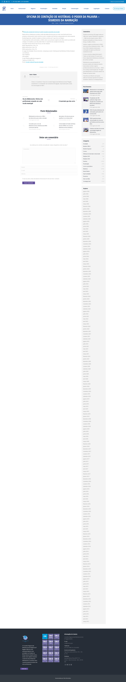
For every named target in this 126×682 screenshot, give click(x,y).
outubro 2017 (86, 454)
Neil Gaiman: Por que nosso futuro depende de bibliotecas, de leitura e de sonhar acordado (93, 58)
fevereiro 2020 (86, 384)
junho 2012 (86, 614)
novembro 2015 (87, 511)
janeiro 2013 (86, 596)
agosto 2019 (86, 399)
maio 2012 (85, 616)
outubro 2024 (86, 246)
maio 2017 (85, 466)
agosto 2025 (86, 221)
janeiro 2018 (86, 446)
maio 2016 (85, 496)
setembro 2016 (87, 486)
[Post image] (24, 118)
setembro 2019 (87, 396)
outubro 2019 (86, 394)
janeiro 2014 (86, 566)
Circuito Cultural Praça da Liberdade (34, 62)
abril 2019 (85, 409)
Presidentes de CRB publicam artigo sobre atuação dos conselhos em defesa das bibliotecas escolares (96, 101)
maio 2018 (85, 436)
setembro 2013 (87, 576)
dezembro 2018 (87, 419)
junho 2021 (86, 346)
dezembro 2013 (87, 569)
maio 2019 (85, 406)
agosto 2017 (86, 459)
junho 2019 (86, 404)
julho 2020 (85, 371)
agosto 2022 (86, 311)
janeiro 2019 (86, 416)
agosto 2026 (86, 191)
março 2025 (86, 234)
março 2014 (86, 561)
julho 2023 (85, 284)
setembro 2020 (87, 369)
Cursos (56, 23)
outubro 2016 (86, 484)
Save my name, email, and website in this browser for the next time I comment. (41, 178)
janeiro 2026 (86, 209)
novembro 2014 (87, 541)
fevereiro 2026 (86, 206)
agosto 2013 (86, 579)
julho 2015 (85, 521)
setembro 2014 (87, 546)
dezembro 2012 (87, 599)
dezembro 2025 (87, 211)
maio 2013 (85, 586)
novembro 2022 (87, 304)
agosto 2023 (86, 281)
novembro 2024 (87, 244)
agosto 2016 (86, 489)
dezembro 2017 (87, 449)
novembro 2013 (87, 571)
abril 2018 (85, 439)
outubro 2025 (86, 216)
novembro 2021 (87, 334)
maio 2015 (85, 526)
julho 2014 (85, 551)
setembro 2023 (87, 279)
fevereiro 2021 (86, 356)
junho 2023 (86, 286)
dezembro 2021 (87, 331)
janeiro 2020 (86, 386)
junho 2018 (86, 434)
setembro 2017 (87, 456)
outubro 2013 (86, 574)
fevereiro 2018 (86, 444)
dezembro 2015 (87, 509)
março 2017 (86, 471)
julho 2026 (85, 194)
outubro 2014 (86, 544)
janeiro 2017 (86, 476)
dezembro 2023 (87, 271)
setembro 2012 (87, 606)
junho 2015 (86, 524)
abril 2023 (85, 291)
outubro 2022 (86, 306)
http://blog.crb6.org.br (35, 76)
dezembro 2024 (87, 241)
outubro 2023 (86, 276)
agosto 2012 (86, 609)
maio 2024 (85, 259)
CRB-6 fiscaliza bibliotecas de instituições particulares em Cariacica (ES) (97, 111)
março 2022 (86, 324)
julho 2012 (85, 611)
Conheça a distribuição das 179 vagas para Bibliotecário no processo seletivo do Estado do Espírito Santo (93, 71)
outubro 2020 (86, 366)
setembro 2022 (87, 309)
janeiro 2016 (86, 506)
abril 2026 (85, 201)
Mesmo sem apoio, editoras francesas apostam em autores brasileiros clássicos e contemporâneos (93, 77)
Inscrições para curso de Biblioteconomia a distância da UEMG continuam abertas (38, 125)
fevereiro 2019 (86, 414)
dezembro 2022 (87, 301)
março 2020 (86, 381)
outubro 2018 (86, 424)
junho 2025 (86, 226)
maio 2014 (85, 556)
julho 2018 (85, 431)
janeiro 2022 (86, 329)
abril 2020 (85, 379)
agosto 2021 (86, 341)
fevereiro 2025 (86, 236)
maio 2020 (85, 376)
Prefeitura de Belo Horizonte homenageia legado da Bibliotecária (97, 130)
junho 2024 (86, 256)
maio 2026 (85, 199)
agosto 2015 (86, 519)
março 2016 (86, 501)
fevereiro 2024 (86, 266)
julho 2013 (85, 581)
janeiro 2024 (86, 269)
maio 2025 (85, 229)
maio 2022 (85, 319)
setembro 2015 (87, 516)
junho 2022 (86, 316)
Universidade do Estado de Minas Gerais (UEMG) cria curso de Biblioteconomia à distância (67, 125)
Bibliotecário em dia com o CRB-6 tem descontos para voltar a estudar (38, 117)
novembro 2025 (87, 214)
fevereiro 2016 (86, 504)
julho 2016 (85, 491)
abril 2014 (85, 559)
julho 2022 (85, 314)
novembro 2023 (87, 274)
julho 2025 (85, 224)
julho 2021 (85, 344)
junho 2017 (86, 464)
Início (53, 23)
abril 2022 (85, 321)
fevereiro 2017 (86, 474)
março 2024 (86, 264)
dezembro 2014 (87, 539)
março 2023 (86, 294)
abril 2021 (85, 351)
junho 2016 (86, 494)
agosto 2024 (86, 251)
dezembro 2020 (87, 361)
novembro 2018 (87, 421)
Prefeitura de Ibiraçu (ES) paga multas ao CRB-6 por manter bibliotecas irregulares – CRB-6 (93, 36)
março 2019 (86, 411)
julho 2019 (85, 401)
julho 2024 (85, 254)
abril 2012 (85, 619)
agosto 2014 (86, 549)
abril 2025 (85, 231)
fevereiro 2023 (86, 296)
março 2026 (86, 204)
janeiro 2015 (86, 536)
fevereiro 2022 (86, 326)
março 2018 (86, 441)
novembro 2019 (87, 391)
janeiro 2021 (86, 359)
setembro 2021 (87, 339)
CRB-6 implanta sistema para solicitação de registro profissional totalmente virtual (91, 50)
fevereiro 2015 (86, 534)
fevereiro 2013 (86, 594)
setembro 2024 (87, 249)
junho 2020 (86, 374)
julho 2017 (85, 461)
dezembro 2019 (87, 389)
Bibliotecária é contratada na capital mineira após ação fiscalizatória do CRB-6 (97, 91)
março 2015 (86, 531)
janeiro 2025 (86, 239)
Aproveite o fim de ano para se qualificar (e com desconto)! (66, 117)
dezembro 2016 (87, 479)
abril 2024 (85, 261)
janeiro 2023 (86, 299)
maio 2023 (85, 289)
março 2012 (86, 621)
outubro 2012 (86, 604)
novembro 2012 (87, 601)
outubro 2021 (86, 336)
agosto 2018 (86, 429)
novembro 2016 (87, 481)
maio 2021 (85, 349)
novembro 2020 (87, 364)
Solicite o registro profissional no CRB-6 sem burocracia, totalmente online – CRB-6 (93, 46)
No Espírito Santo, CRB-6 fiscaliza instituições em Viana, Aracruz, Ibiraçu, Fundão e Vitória (92, 40)
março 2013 (86, 591)
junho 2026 (86, 196)
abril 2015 (85, 529)
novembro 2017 (87, 451)
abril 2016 (85, 499)
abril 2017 (85, 469)
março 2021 (86, 354)
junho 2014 (86, 554)
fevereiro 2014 (86, 564)
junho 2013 (86, 584)
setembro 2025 (87, 219)
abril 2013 (85, 589)
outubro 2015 (86, 514)
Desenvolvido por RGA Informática (63, 678)
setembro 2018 (87, 426)
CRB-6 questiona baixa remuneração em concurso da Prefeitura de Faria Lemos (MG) (97, 121)
